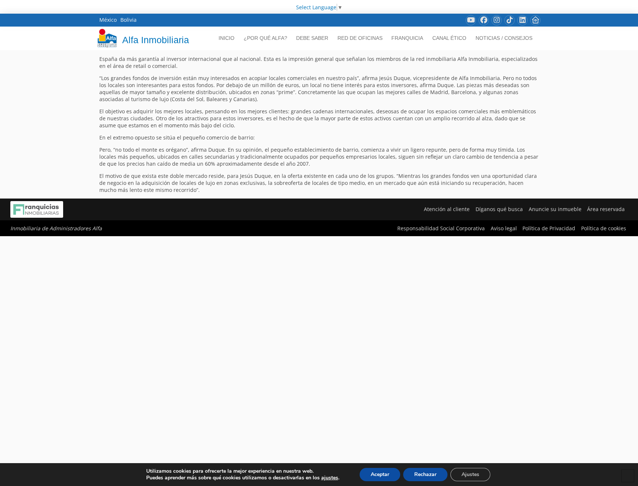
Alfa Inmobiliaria (155, 40)
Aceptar (380, 474)
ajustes (329, 478)
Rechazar (425, 474)
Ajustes (470, 474)
